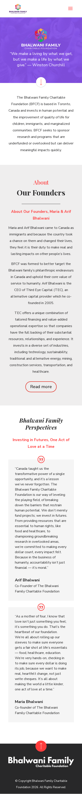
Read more (41, 387)
